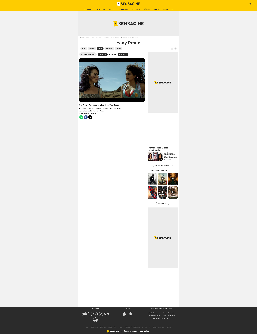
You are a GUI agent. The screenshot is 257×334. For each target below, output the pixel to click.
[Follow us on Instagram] (101, 314)
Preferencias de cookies (164, 327)
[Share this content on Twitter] (90, 117)
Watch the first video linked (162, 165)
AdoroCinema (167, 315)
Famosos (88, 37)
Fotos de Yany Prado (108, 37)
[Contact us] (95, 319)
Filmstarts (166, 313)
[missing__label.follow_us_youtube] (84, 314)
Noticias (112, 9)
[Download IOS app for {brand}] (125, 313)
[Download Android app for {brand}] (132, 313)
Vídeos (146, 9)
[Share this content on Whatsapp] (81, 117)
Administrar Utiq (142, 327)
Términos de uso (118, 327)
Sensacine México (159, 318)
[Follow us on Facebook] (90, 314)
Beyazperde (152, 315)
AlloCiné (151, 313)
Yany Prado (98, 37)
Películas (88, 9)
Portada (82, 37)
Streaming (123, 9)
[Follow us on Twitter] (95, 314)
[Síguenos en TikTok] (106, 314)
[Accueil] (128, 3)
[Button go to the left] (172, 48)
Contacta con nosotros (106, 327)
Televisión (136, 9)
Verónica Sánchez (90, 111)
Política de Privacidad (131, 327)
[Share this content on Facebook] (86, 117)
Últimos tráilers (162, 203)
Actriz (93, 37)
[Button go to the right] (175, 48)
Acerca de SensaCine (92, 327)
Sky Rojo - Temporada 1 (90, 113)
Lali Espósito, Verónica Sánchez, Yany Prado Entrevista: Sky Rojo (170, 155)
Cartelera (100, 9)
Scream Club (168, 9)
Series (156, 9)
